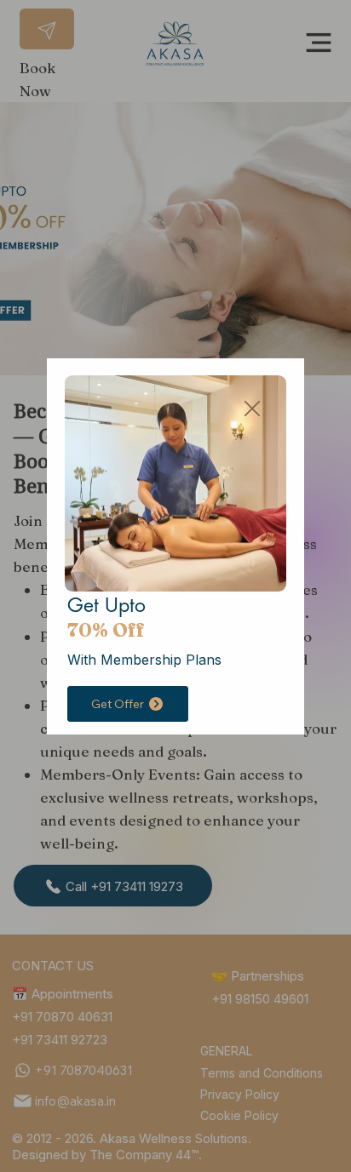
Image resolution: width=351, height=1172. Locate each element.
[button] (252, 409)
